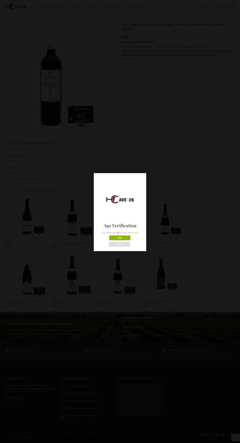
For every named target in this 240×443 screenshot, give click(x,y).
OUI (120, 238)
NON (119, 244)
